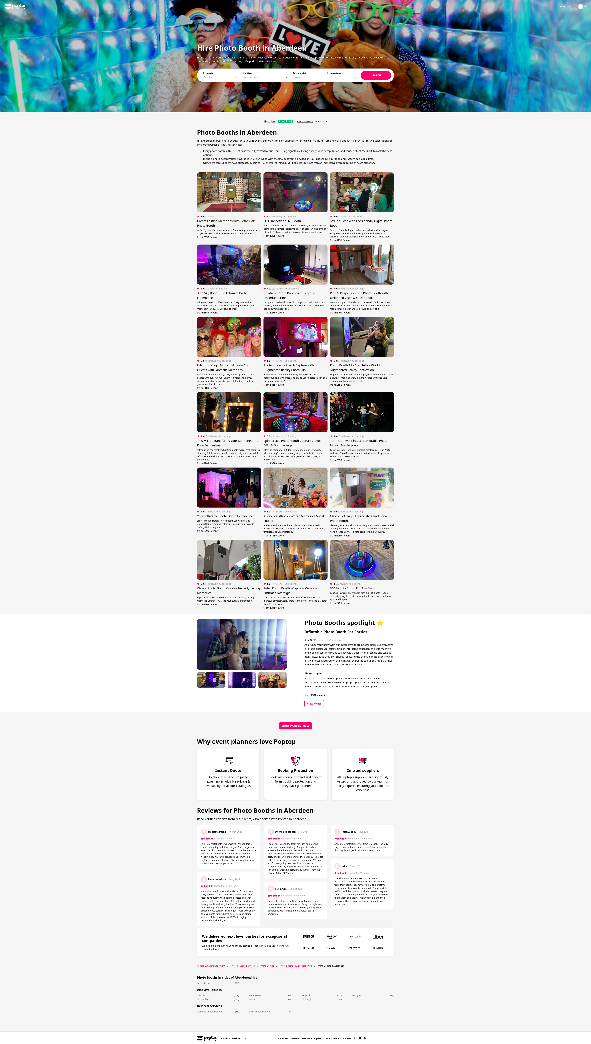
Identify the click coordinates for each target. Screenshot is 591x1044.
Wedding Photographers (209, 1011)
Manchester (255, 995)
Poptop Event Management (211, 965)
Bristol (252, 999)
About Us (283, 1038)
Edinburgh (306, 999)
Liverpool (305, 995)
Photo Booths (267, 965)
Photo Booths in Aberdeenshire (296, 965)
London (201, 995)
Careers (347, 1038)
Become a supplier (311, 1038)
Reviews (294, 1038)
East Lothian (203, 983)
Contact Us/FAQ (332, 1038)
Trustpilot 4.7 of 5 (233, 1038)
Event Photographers (259, 1011)
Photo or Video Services (243, 965)
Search (566, 6)
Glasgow (356, 995)
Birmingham (203, 999)
